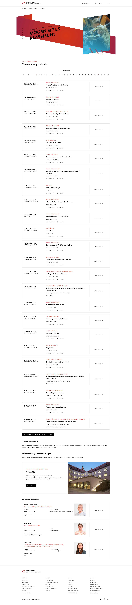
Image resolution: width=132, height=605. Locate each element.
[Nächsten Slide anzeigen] (22, 40)
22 (82, 75)
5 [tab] (23, 38)
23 (85, 75)
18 (70, 75)
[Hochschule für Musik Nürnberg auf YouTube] (108, 599)
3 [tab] (23, 35)
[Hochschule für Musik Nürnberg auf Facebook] (101, 599)
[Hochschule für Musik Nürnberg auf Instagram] (104, 599)
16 (64, 75)
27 (98, 75)
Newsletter (47, 476)
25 (91, 75)
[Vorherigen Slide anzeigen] (22, 28)
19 (73, 75)
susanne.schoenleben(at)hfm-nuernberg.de (61, 512)
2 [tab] (23, 33)
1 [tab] (23, 31)
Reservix (98, 445)
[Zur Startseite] (31, 3)
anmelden (30, 485)
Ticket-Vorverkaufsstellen (35, 447)
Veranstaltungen (33, 8)
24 (88, 75)
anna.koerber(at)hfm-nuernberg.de (59, 551)
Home (25, 8)
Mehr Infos (97, 86)
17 (67, 75)
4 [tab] (23, 36)
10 (46, 75)
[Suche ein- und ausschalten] (96, 3)
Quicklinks (85, 3)
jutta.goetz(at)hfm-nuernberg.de (33, 535)
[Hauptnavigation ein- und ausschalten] (109, 3)
